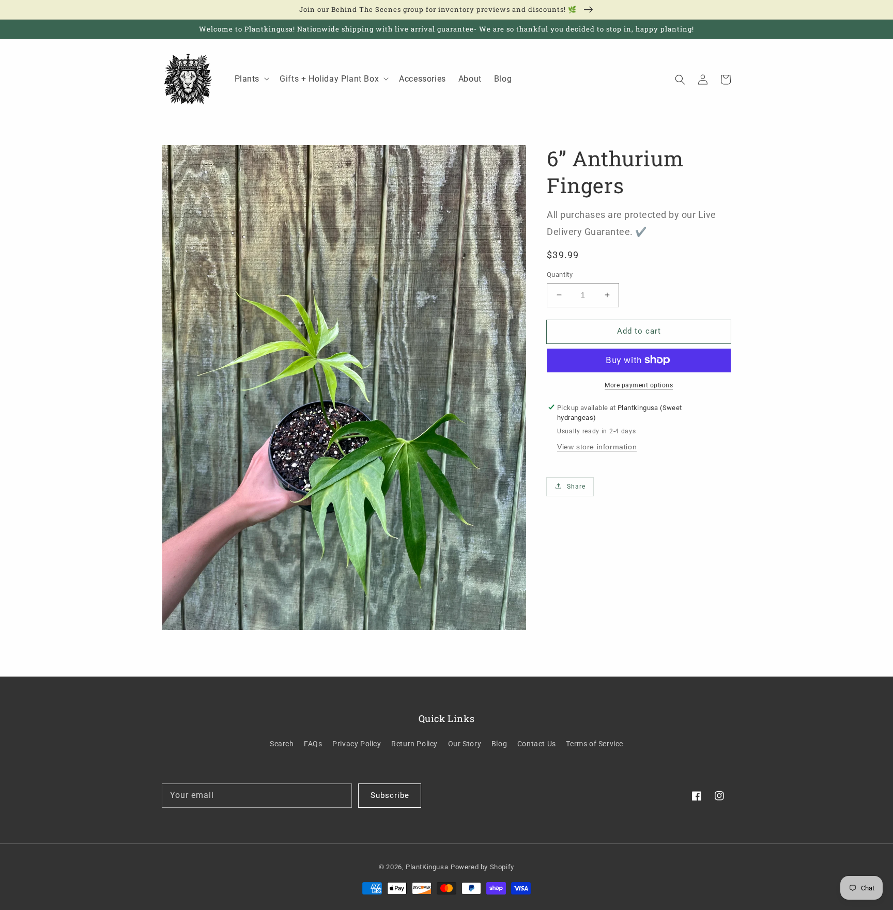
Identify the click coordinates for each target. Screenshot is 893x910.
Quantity (560, 274)
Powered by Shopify (482, 867)
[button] (680, 79)
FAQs (313, 744)
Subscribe (390, 795)
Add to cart (639, 331)
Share (576, 486)
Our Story (464, 744)
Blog (499, 744)
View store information (597, 447)
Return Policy (414, 744)
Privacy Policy (356, 744)
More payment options (639, 384)
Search (282, 744)
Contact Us (536, 744)
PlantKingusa (427, 867)
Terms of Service (594, 744)
